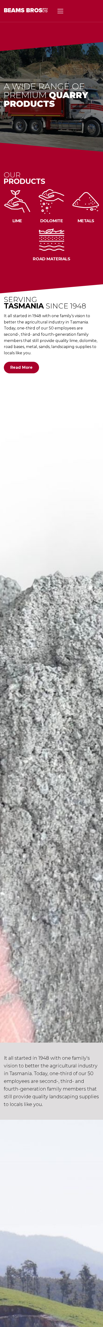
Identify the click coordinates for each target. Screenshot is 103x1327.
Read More (21, 367)
